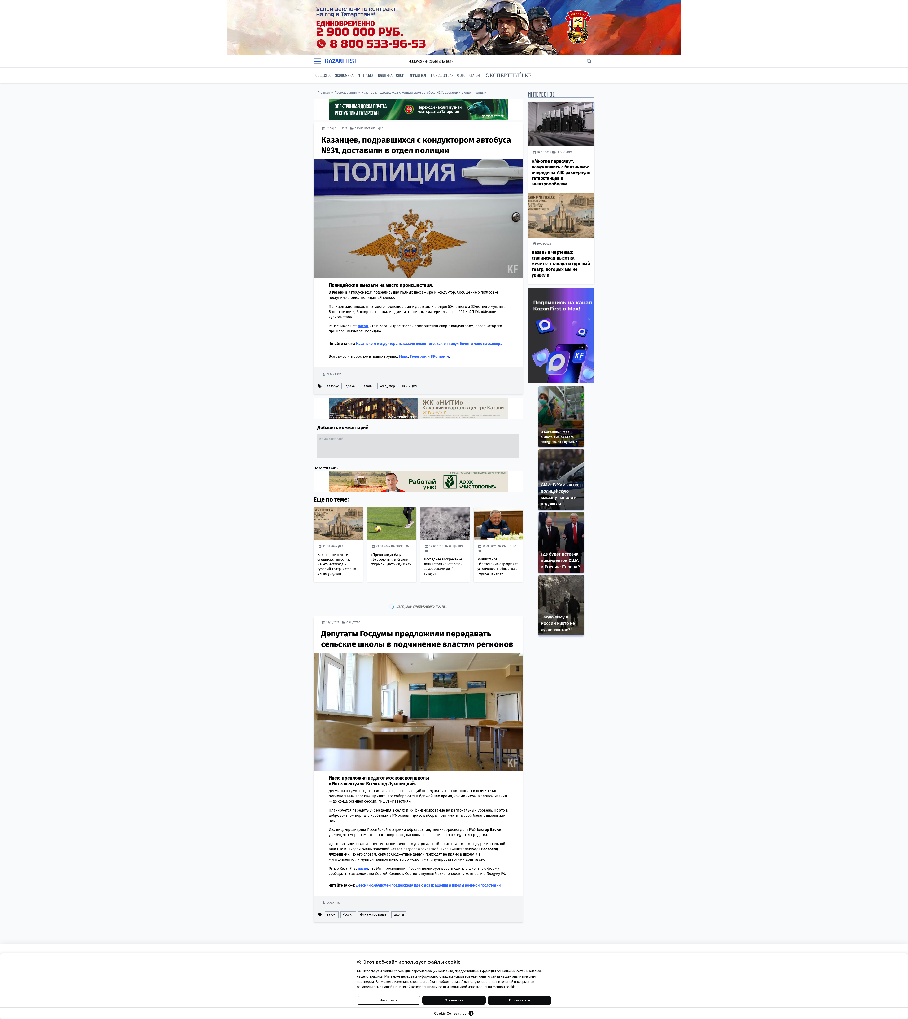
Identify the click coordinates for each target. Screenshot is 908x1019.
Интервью (365, 75)
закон (331, 895)
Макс (403, 356)
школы (398, 895)
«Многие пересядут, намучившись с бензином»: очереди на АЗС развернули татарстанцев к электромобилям (561, 173)
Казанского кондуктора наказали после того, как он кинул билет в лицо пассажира (429, 343)
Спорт (401, 75)
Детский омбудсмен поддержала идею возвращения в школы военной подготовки (428, 865)
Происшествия (442, 75)
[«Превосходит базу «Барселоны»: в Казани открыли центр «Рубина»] (392, 523)
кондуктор (387, 386)
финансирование (373, 895)
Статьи (474, 75)
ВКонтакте (440, 356)
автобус (333, 386)
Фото (461, 75)
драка (350, 386)
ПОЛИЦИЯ (409, 386)
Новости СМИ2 (326, 468)
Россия (348, 895)
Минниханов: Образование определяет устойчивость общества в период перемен (497, 566)
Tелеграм (418, 356)
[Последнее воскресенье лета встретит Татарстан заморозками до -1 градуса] (445, 523)
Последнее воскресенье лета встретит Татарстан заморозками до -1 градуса (443, 566)
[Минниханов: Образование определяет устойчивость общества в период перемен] (498, 523)
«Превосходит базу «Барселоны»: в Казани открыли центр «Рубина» (391, 559)
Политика (384, 75)
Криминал (417, 75)
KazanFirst (333, 374)
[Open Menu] (317, 61)
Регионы (352, 912)
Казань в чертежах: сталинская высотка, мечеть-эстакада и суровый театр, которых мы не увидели (336, 564)
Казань (367, 386)
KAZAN (341, 61)
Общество (323, 75)
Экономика (344, 75)
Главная (323, 93)
